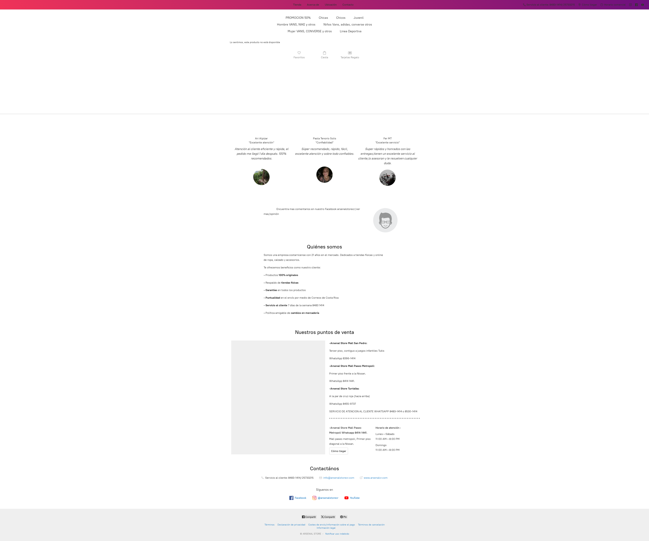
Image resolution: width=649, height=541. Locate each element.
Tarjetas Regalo (350, 57)
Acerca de (313, 4)
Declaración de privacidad (291, 524)
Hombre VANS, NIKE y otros (296, 24)
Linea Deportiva (351, 31)
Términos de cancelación (371, 524)
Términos (269, 524)
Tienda (297, 4)
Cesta (324, 57)
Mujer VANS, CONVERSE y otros (310, 31)
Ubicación (331, 4)
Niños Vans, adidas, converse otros (347, 24)
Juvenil (359, 18)
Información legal (326, 527)
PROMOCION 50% (298, 18)
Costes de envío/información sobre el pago (331, 524)
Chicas (323, 18)
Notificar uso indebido (337, 533)
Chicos (340, 18)
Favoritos (299, 57)
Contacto (348, 4)
